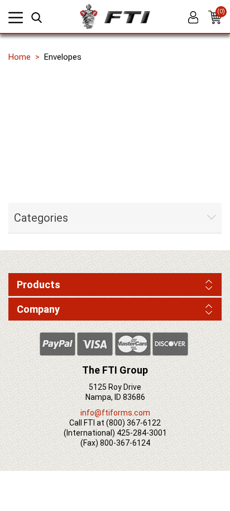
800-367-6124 (125, 442)
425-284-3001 (142, 432)
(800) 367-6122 (133, 422)
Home (19, 57)
